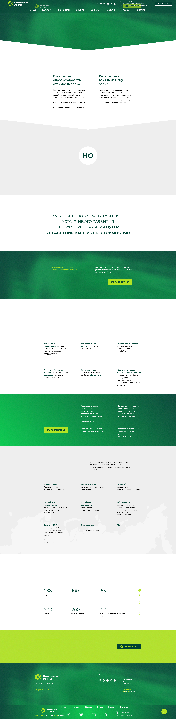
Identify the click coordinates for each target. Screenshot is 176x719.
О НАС (33, 10)
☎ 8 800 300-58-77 (126, 2)
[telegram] (97, 4)
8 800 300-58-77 (124, 712)
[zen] (108, 4)
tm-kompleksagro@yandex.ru (141, 5)
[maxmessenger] (115, 4)
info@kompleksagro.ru (136, 3)
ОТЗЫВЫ (125, 10)
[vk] (104, 4)
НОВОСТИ (110, 10)
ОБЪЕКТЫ (80, 10)
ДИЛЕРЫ (95, 10)
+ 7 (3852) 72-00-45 (44, 690)
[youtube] (101, 4)
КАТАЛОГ (46, 10)
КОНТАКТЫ (141, 10)
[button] (163, 4)
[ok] (111, 4)
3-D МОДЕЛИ (64, 10)
